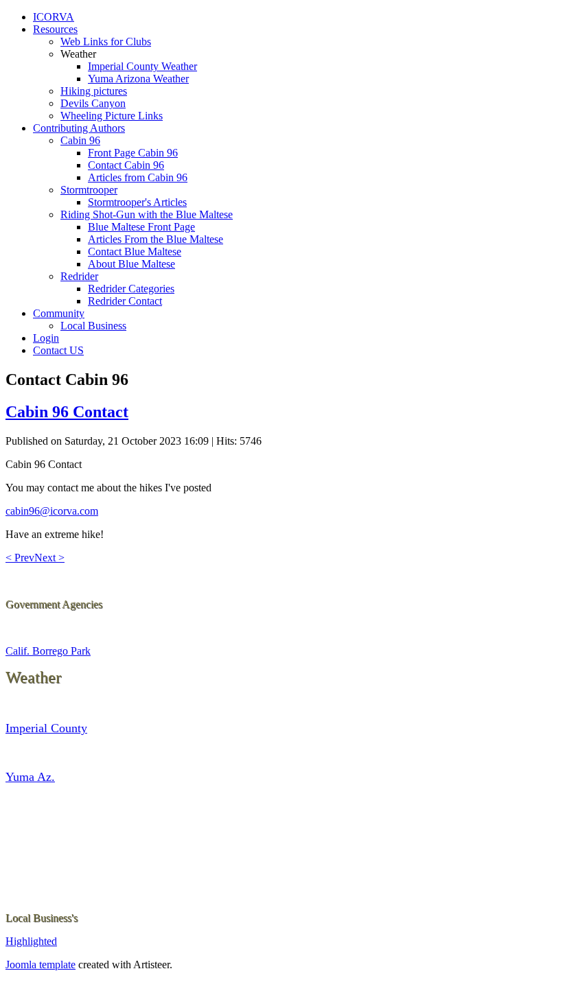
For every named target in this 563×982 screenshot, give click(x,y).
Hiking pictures (93, 91)
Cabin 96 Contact (66, 412)
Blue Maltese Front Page (141, 227)
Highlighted (31, 941)
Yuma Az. (30, 777)
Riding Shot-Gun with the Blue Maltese (146, 214)
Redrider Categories (131, 288)
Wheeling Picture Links (111, 115)
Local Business (93, 325)
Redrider (79, 276)
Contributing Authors (79, 128)
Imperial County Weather (142, 66)
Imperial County (46, 728)
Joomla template (40, 964)
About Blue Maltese (131, 264)
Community (58, 313)
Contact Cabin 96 (126, 165)
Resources (55, 29)
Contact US (58, 350)
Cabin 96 (80, 140)
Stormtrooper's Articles (137, 202)
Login (46, 338)
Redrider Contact (125, 301)
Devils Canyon (93, 103)
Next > (49, 557)
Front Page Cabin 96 (133, 153)
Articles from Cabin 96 (137, 177)
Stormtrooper (88, 190)
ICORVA (53, 17)
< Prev (19, 557)
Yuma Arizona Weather (138, 78)
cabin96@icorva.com (51, 511)
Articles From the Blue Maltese (155, 239)
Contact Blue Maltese (134, 251)
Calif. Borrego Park (48, 651)
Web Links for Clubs (105, 41)
